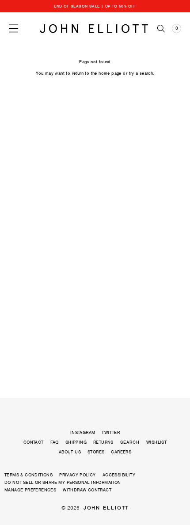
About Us (70, 452)
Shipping (76, 442)
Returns (103, 442)
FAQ (54, 442)
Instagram (82, 432)
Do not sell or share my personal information (62, 482)
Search (130, 442)
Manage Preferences (30, 490)
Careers (121, 452)
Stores (95, 452)
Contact (33, 442)
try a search (141, 73)
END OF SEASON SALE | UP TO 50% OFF (95, 6)
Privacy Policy (77, 475)
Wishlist (156, 442)
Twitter (111, 432)
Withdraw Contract (87, 490)
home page (110, 73)
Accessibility (119, 475)
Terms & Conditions (28, 475)
